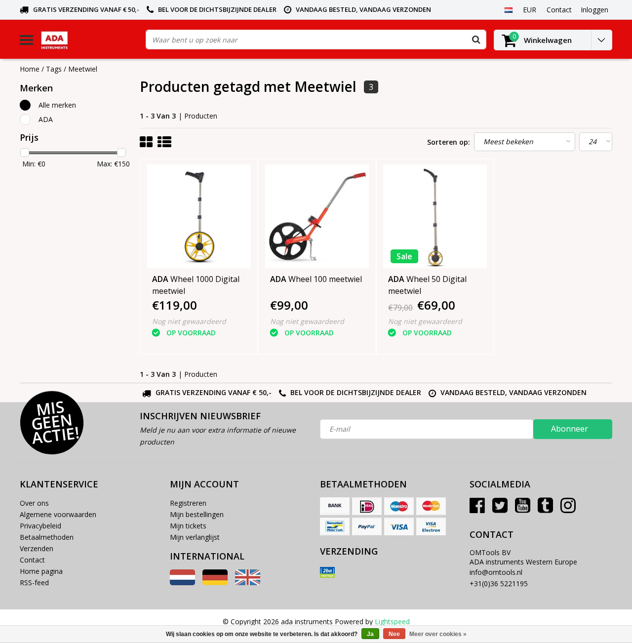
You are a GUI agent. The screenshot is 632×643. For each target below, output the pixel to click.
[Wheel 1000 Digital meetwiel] (199, 216)
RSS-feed (34, 582)
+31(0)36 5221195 (499, 583)
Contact (32, 559)
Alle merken (57, 105)
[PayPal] (367, 526)
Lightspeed (392, 621)
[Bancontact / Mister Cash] (335, 526)
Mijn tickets (188, 525)
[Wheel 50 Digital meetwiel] (435, 216)
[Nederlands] (508, 9)
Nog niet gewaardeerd (189, 321)
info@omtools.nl (496, 572)
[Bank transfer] (335, 506)
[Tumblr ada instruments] (545, 509)
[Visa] (399, 526)
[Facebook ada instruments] (477, 509)
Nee (394, 634)
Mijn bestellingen (197, 514)
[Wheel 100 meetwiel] (317, 216)
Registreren (188, 503)
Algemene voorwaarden (58, 514)
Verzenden (36, 548)
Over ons (34, 503)
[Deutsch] (215, 582)
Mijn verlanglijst (195, 537)
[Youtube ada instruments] (522, 509)
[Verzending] (327, 572)
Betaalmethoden (47, 537)
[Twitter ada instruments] (500, 509)
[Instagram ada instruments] (568, 509)
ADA (46, 119)
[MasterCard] (431, 506)
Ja (370, 634)
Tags (54, 69)
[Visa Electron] (431, 526)
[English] (247, 582)
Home (30, 69)
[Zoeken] (476, 39)
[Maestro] (399, 506)
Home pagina (41, 571)
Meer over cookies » (438, 634)
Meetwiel (82, 69)
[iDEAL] (367, 506)
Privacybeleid (40, 525)
